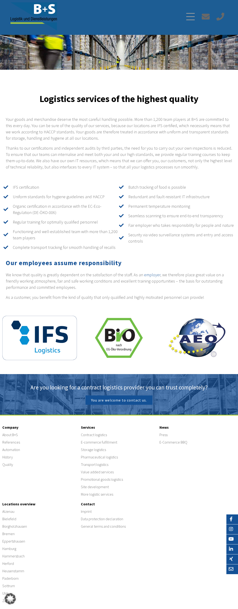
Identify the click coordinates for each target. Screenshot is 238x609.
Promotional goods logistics (102, 479)
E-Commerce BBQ (173, 442)
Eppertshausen (13, 541)
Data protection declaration (102, 519)
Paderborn (10, 578)
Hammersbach (13, 556)
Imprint (86, 511)
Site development (95, 486)
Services (88, 427)
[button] (10, 599)
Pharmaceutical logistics (99, 457)
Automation (11, 449)
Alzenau (8, 511)
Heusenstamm (13, 571)
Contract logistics (94, 434)
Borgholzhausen (14, 526)
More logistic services (97, 494)
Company (10, 427)
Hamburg (9, 548)
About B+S (10, 434)
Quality (7, 464)
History (7, 457)
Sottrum (8, 585)
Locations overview (18, 504)
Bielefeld (9, 519)
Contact (88, 504)
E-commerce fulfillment (99, 442)
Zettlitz (7, 600)
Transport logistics (94, 464)
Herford (8, 563)
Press (163, 434)
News (164, 427)
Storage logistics (93, 449)
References (11, 442)
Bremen (8, 533)
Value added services (97, 472)
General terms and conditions (103, 526)
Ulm (5, 593)
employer (152, 274)
